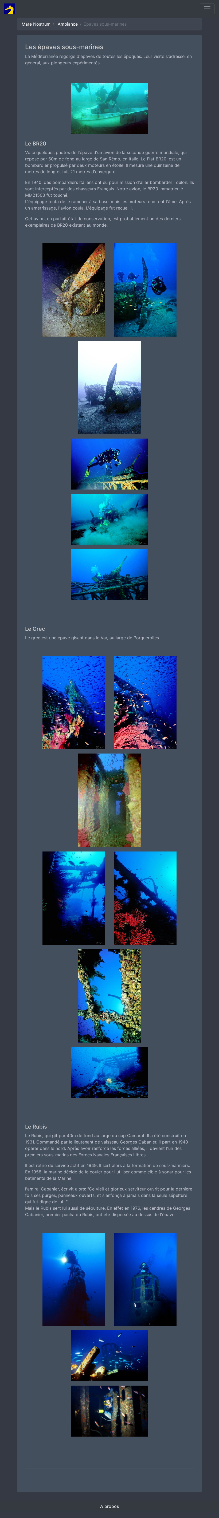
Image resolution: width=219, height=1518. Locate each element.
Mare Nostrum (36, 24)
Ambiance (68, 24)
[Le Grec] (73, 704)
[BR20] (73, 291)
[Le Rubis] (73, 1281)
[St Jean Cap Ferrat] (109, 110)
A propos (109, 1506)
